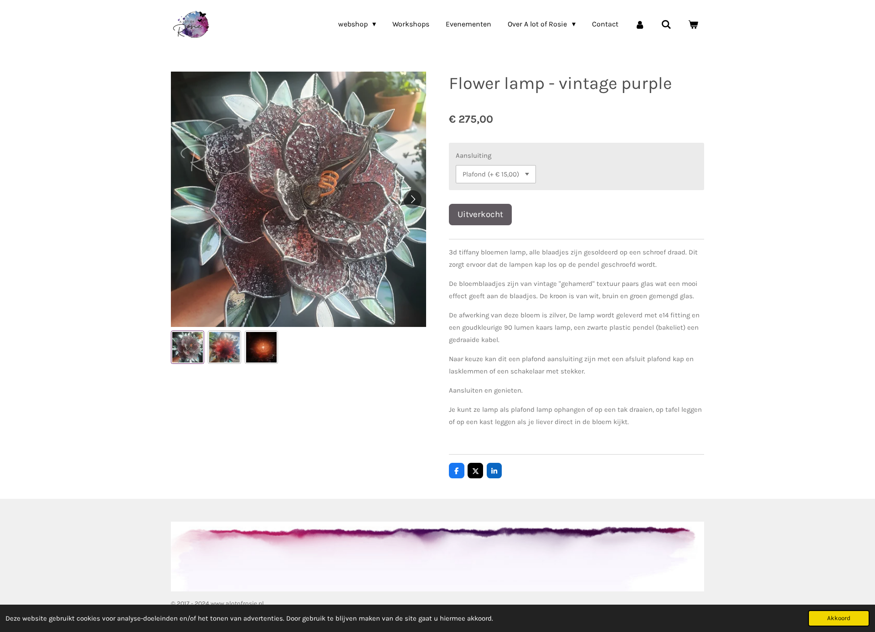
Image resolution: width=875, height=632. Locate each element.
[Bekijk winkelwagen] (693, 24)
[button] (187, 347)
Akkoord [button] (838, 618)
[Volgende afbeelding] (412, 199)
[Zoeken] (666, 24)
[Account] (640, 24)
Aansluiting (473, 155)
